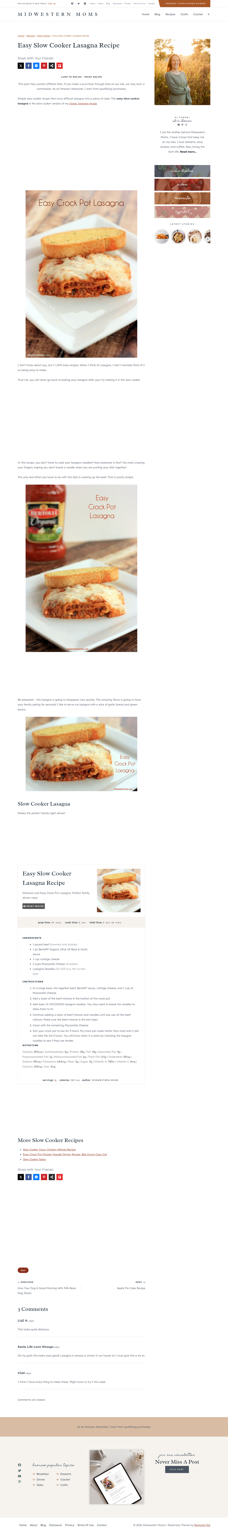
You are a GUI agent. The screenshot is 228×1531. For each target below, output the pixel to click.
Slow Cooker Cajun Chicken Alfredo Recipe (49, 1149)
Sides (40, 1485)
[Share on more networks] (52, 66)
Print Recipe (93, 77)
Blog (108, 3)
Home (92, 3)
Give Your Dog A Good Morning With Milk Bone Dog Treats (47, 1288)
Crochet (198, 14)
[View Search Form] (208, 14)
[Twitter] (78, 3)
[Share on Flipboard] (59, 66)
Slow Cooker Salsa (34, 1159)
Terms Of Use (139, 3)
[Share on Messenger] (36, 66)
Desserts (65, 1474)
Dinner (41, 1479)
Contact (151, 3)
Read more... (188, 151)
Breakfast (43, 1474)
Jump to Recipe (71, 77)
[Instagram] (85, 3)
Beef (23, 1270)
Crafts (184, 14)
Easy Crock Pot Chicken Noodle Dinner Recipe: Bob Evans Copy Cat (65, 1154)
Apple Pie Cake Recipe (131, 1285)
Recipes (170, 14)
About (100, 3)
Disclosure (117, 3)
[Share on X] (21, 66)
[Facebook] (72, 3)
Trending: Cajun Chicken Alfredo (185, 3)
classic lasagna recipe (83, 103)
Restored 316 (202, 1525)
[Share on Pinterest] (44, 66)
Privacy (128, 3)
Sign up (52, 3)
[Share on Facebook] (28, 66)
